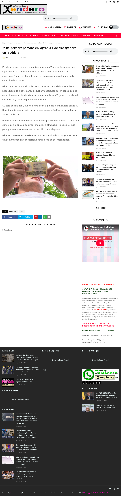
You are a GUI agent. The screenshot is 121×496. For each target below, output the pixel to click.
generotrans (18, 43)
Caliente (86, 27)
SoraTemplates (16, 493)
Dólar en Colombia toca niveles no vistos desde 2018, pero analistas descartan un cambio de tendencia (107, 100)
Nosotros (12, 2)
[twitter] (110, 2)
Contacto (20, 2)
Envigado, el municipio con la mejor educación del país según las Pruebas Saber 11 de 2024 (106, 194)
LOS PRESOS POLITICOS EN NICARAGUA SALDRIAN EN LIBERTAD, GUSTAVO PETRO (106, 395)
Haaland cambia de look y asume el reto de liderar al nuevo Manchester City (105, 114)
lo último (102, 27)
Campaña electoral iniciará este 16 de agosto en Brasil (105, 406)
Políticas (28, 2)
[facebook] (107, 2)
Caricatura (55, 27)
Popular (72, 27)
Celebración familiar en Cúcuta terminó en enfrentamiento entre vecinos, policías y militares (107, 69)
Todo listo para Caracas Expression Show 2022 (24, 380)
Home (4, 2)
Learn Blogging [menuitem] (49, 36)
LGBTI (22, 211)
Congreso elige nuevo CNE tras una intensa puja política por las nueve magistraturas (106, 181)
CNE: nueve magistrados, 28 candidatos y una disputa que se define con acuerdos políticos (26, 475)
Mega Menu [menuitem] (31, 36)
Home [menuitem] (6, 36)
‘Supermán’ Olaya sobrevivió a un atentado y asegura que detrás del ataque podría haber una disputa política (107, 141)
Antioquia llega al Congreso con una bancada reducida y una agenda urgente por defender (105, 168)
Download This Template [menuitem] (93, 36)
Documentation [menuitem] (68, 36)
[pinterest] (118, 2)
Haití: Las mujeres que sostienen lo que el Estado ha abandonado (106, 155)
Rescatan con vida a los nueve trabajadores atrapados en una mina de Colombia (27, 369)
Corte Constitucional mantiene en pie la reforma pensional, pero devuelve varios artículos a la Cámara (26, 434)
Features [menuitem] (16, 36)
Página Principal (7, 43)
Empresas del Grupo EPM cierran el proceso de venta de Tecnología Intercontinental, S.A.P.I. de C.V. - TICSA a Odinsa (106, 127)
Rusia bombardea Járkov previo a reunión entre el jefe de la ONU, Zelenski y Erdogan (27, 357)
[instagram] (114, 2)
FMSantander (9, 58)
